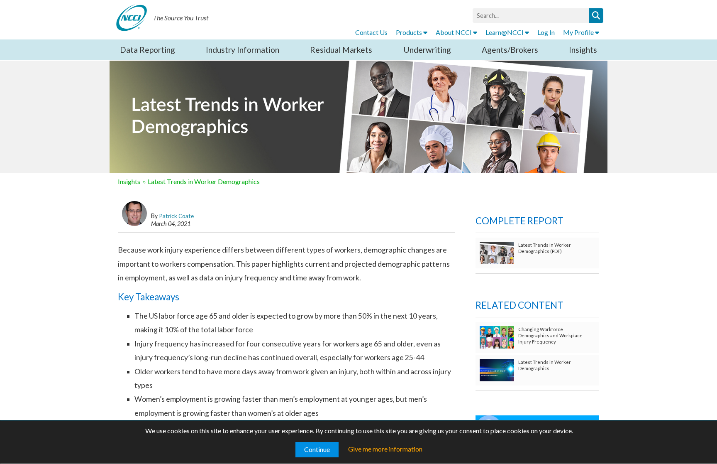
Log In (546, 32)
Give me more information (385, 449)
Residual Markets (341, 49)
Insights (583, 49)
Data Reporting (147, 49)
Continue (317, 449)
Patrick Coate (176, 215)
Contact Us (371, 32)
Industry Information (242, 49)
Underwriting (427, 49)
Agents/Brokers (510, 49)
